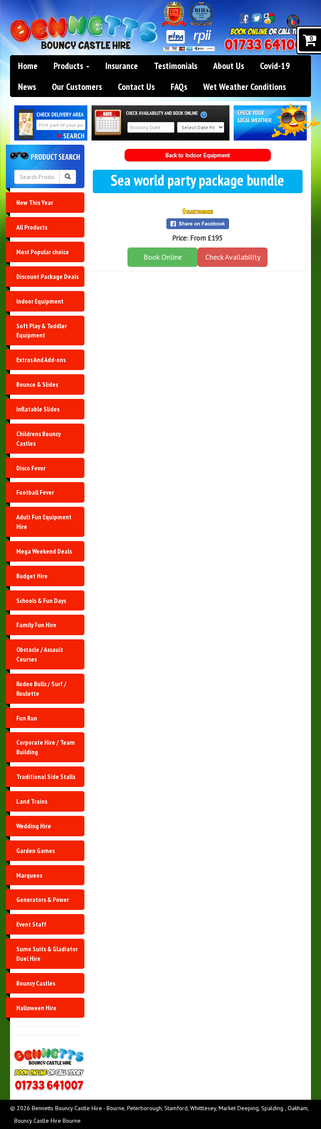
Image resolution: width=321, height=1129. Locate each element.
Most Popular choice (42, 252)
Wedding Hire (33, 826)
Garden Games (35, 850)
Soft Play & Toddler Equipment (41, 331)
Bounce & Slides (37, 384)
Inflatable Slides (37, 409)
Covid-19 (275, 66)
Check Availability (232, 257)
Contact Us (136, 86)
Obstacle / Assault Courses (39, 654)
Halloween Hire (36, 1008)
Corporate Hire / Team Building (45, 747)
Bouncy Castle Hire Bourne (47, 1120)
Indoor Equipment (40, 301)
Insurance (121, 66)
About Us (228, 66)
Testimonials (175, 66)
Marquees (29, 875)
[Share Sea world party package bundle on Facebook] (198, 223)
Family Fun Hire (36, 625)
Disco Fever (31, 468)
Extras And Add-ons (41, 359)
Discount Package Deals (47, 276)
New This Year (34, 202)
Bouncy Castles (35, 983)
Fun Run (26, 718)
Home (28, 66)
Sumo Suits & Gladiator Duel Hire (47, 954)
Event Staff (31, 924)
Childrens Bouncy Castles (38, 438)
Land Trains (31, 801)
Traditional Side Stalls (45, 776)
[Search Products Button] (67, 177)
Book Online (162, 257)
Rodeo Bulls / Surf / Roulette (41, 688)
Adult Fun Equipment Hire (43, 522)
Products (69, 66)
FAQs (179, 86)
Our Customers (77, 86)
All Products (31, 227)
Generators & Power (42, 899)
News (27, 86)
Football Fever (35, 492)
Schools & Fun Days (41, 600)
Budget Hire (32, 576)
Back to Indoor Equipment (198, 155)
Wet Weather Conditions (244, 86)
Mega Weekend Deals (44, 551)
